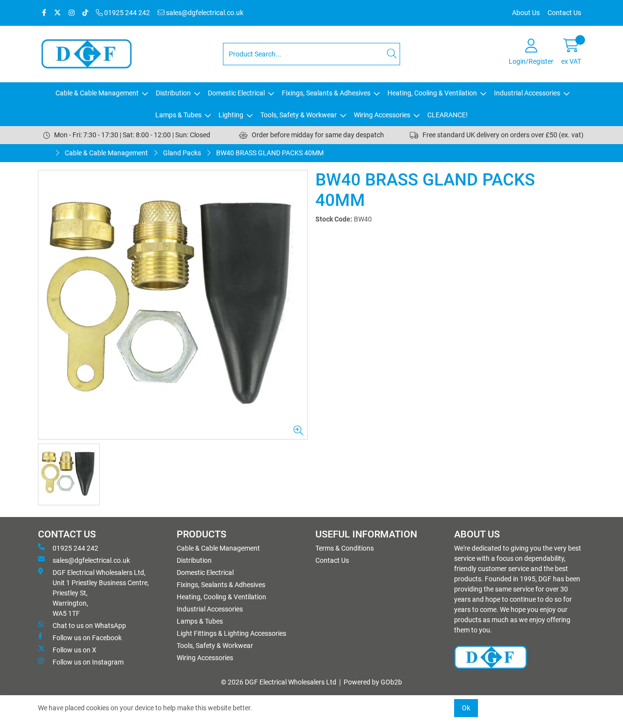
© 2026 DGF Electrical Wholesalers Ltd (278, 682)
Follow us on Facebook (87, 638)
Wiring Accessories (382, 115)
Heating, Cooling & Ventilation (432, 93)
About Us (526, 13)
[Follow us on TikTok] (85, 13)
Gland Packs (182, 153)
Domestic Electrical (236, 93)
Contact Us (564, 13)
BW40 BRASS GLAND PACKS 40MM (270, 153)
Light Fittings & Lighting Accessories (231, 633)
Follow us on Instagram (88, 662)
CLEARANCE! (447, 115)
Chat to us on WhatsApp (89, 625)
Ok (466, 708)
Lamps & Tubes (178, 115)
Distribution (173, 93)
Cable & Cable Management (97, 93)
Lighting (231, 115)
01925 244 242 (126, 13)
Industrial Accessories (527, 93)
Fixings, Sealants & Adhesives (326, 93)
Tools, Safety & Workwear (298, 115)
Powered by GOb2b (373, 682)
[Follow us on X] (57, 13)
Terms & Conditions (344, 548)
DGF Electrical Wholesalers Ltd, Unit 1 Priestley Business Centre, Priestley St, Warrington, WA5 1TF (101, 593)
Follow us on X (74, 650)
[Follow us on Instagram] (71, 13)
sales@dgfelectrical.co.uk (204, 13)
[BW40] (173, 305)
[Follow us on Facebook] (44, 13)
